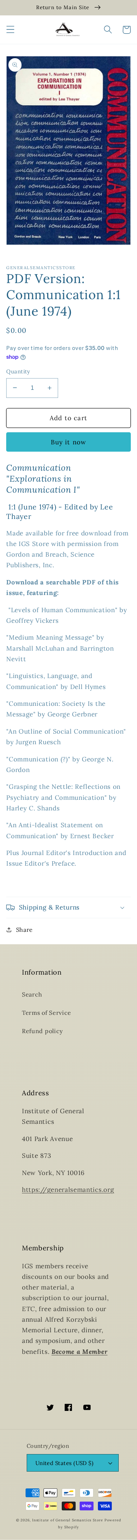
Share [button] (24, 929)
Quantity (18, 371)
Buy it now (69, 442)
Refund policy (42, 1031)
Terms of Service (46, 1012)
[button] (10, 29)
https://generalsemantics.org (68, 1190)
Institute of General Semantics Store (67, 1520)
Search (32, 994)
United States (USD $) (64, 1463)
